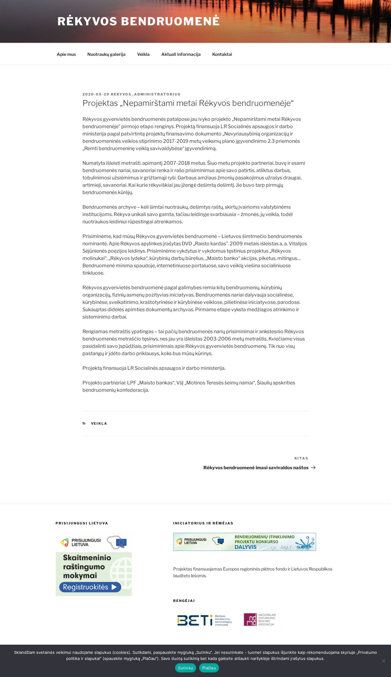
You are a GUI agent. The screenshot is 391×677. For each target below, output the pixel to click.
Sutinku (185, 667)
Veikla (143, 54)
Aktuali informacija (181, 54)
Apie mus (66, 54)
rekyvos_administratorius (146, 94)
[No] (383, 661)
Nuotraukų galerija (106, 54)
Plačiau (209, 667)
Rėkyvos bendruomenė (139, 21)
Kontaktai (222, 54)
